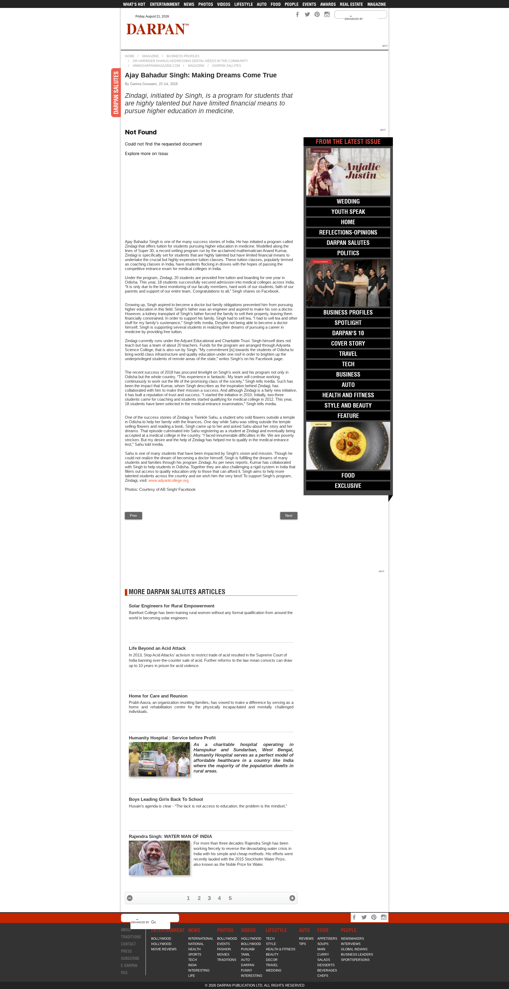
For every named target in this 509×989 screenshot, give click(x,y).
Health (194, 949)
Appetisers (327, 939)
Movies (223, 954)
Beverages (327, 970)
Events (309, 4)
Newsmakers (352, 939)
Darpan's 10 (348, 333)
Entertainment (165, 4)
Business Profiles (183, 56)
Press (126, 951)
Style (271, 944)
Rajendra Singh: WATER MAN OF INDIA (170, 836)
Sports (194, 954)
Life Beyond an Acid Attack (157, 648)
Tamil (245, 954)
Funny (246, 970)
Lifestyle (243, 4)
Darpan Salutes (226, 66)
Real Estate (351, 4)
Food (276, 4)
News (189, 4)
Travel (348, 353)
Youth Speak (348, 211)
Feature (348, 416)
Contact (128, 944)
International (200, 939)
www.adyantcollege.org (168, 480)
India (192, 965)
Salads (323, 960)
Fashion (224, 949)
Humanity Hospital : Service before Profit (172, 737)
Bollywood (161, 939)
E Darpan (129, 965)
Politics (348, 253)
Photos (205, 4)
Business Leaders (357, 954)
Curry (323, 954)
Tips (302, 944)
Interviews (351, 944)
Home (129, 56)
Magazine (376, 4)
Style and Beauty (348, 405)
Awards (328, 4)
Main (321, 949)
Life (191, 976)
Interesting (198, 970)
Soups (322, 944)
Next (288, 516)
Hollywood (161, 944)
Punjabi (247, 949)
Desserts (326, 965)
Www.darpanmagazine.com (156, 66)
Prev (133, 516)
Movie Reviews (164, 949)
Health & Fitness (280, 949)
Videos (223, 4)
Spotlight (348, 322)
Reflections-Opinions (348, 232)
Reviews (306, 939)
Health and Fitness (348, 395)
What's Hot (134, 4)
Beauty (272, 954)
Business (348, 374)
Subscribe (130, 958)
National (196, 944)
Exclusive (348, 485)
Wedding (348, 201)
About (126, 929)
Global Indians (354, 949)
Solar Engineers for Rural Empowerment (171, 605)
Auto (262, 4)
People (292, 4)
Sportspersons (355, 960)
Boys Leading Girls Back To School (166, 799)
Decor (272, 960)
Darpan (247, 965)
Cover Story (348, 343)
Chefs (322, 976)
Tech (348, 364)
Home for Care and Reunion (158, 696)
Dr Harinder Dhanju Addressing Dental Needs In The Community (190, 61)
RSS (124, 972)
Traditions (131, 936)
